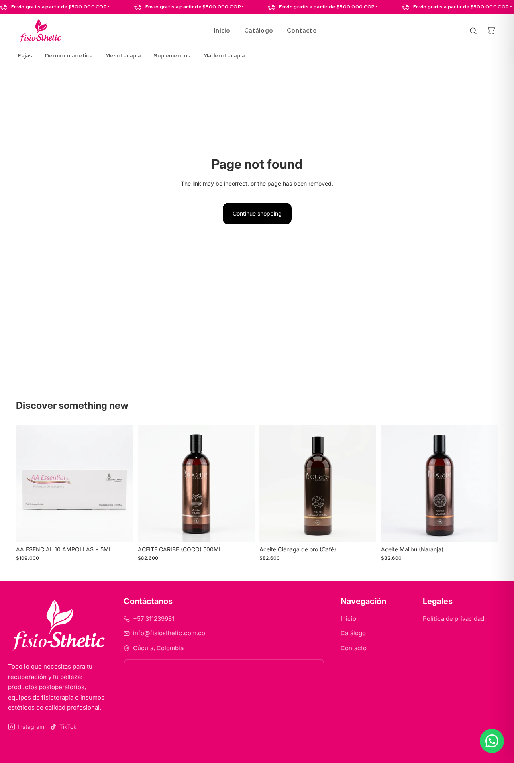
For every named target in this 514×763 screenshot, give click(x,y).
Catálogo (258, 31)
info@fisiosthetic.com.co (169, 633)
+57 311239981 (153, 618)
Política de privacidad (453, 618)
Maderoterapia (224, 55)
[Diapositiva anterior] (28, 483)
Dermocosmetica (68, 55)
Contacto (302, 31)
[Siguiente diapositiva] (121, 483)
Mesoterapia (123, 55)
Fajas (25, 55)
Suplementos (171, 55)
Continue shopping (257, 213)
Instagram (31, 726)
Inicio (222, 31)
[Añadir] (120, 529)
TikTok (68, 726)
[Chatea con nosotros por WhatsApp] (492, 741)
